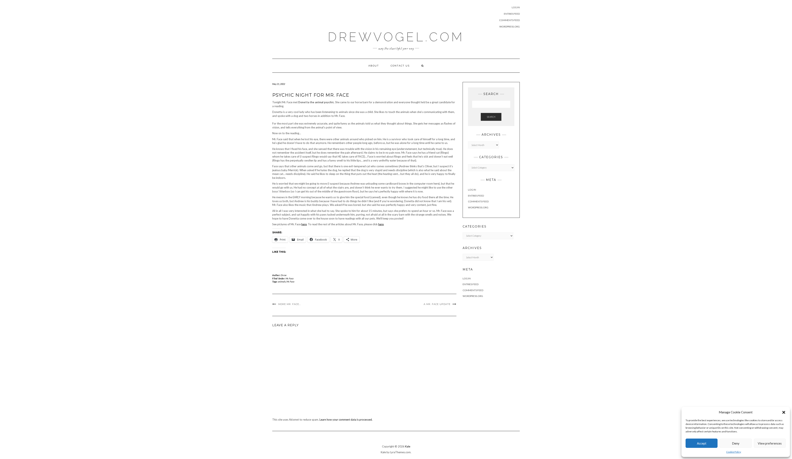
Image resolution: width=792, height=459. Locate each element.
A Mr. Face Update (437, 304)
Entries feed (512, 13)
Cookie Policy (733, 451)
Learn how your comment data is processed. (345, 419)
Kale (407, 446)
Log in (516, 7)
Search (491, 116)
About (373, 65)
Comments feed (509, 20)
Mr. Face (289, 278)
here (304, 224)
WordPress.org (509, 26)
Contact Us (400, 65)
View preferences (770, 443)
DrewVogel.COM (396, 37)
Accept (701, 443)
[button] (784, 412)
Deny (735, 443)
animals (282, 281)
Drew (283, 275)
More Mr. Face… (289, 304)
